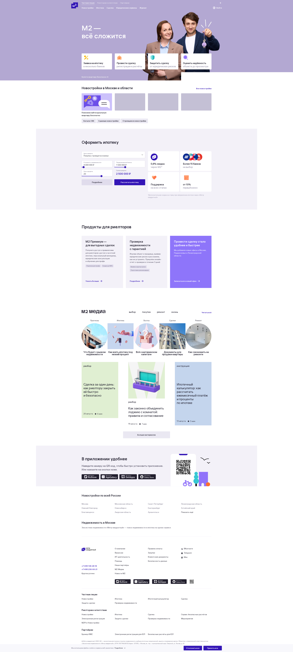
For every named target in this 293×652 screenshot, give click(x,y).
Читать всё (206, 312)
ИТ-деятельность (122, 557)
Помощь (118, 561)
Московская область (124, 504)
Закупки (151, 553)
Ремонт (161, 312)
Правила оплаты (155, 549)
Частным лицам (88, 3)
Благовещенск (88, 512)
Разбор (87, 366)
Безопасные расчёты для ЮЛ (160, 634)
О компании (120, 549)
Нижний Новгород (90, 508)
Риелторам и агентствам (107, 3)
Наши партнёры (122, 565)
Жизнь (174, 312)
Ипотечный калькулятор (158, 599)
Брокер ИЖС (87, 634)
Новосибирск (120, 508)
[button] (127, 648)
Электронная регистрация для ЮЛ (130, 634)
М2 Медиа (119, 569)
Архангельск (153, 512)
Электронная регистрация (93, 619)
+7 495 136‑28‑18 (89, 566)
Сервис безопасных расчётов (194, 614)
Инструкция (183, 366)
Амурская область (123, 512)
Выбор (132, 312)
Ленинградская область (191, 504)
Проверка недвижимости (126, 603)
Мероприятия (187, 619)
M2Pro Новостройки (90, 623)
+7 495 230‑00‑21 (89, 569)
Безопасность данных (157, 561)
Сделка (184, 599)
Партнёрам (124, 3)
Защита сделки (88, 603)
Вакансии (119, 553)
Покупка (146, 312)
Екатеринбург (154, 508)
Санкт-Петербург (155, 504)
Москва (85, 504)
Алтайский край (188, 508)
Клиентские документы (158, 557)
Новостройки (87, 599)
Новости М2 (120, 573)
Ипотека (118, 599)
